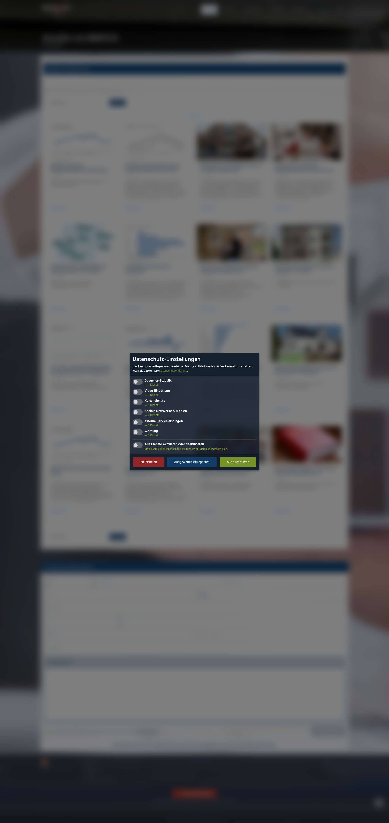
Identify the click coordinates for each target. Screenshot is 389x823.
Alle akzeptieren (238, 462)
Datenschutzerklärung (173, 370)
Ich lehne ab (148, 462)
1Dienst (151, 384)
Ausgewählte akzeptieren (192, 462)
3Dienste (152, 415)
